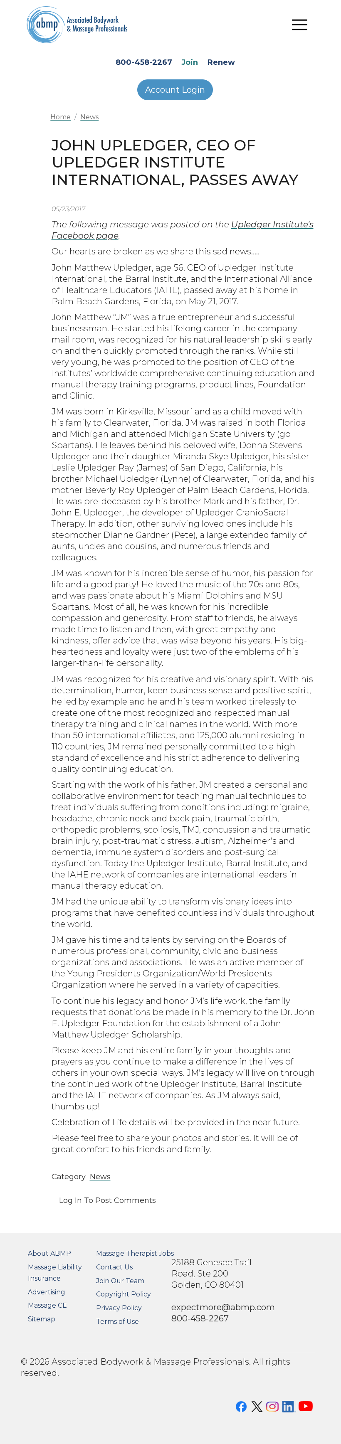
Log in (70, 1200)
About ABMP (49, 1253)
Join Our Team (120, 1281)
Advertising (46, 1292)
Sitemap (41, 1319)
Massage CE (47, 1305)
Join (189, 62)
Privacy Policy (119, 1308)
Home (60, 117)
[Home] (77, 25)
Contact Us (114, 1267)
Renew (221, 62)
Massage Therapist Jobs (135, 1253)
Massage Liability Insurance (55, 1272)
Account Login (175, 90)
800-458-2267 (144, 62)
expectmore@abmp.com (223, 1307)
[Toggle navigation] (300, 25)
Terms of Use (117, 1322)
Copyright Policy (123, 1294)
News (89, 117)
